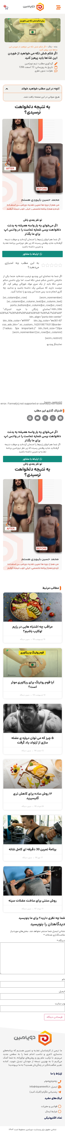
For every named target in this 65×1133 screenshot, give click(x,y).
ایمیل (62, 991)
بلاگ (50, 46)
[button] (6, 88)
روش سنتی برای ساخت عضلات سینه (32, 900)
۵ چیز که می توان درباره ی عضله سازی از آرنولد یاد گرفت (32, 740)
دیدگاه (61, 940)
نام (63, 979)
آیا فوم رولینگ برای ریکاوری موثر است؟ (32, 684)
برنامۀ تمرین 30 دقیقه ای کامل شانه (32, 849)
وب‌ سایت (60, 1004)
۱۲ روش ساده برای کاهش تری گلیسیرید (32, 795)
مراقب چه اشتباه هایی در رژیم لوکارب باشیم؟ (32, 629)
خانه (55, 46)
